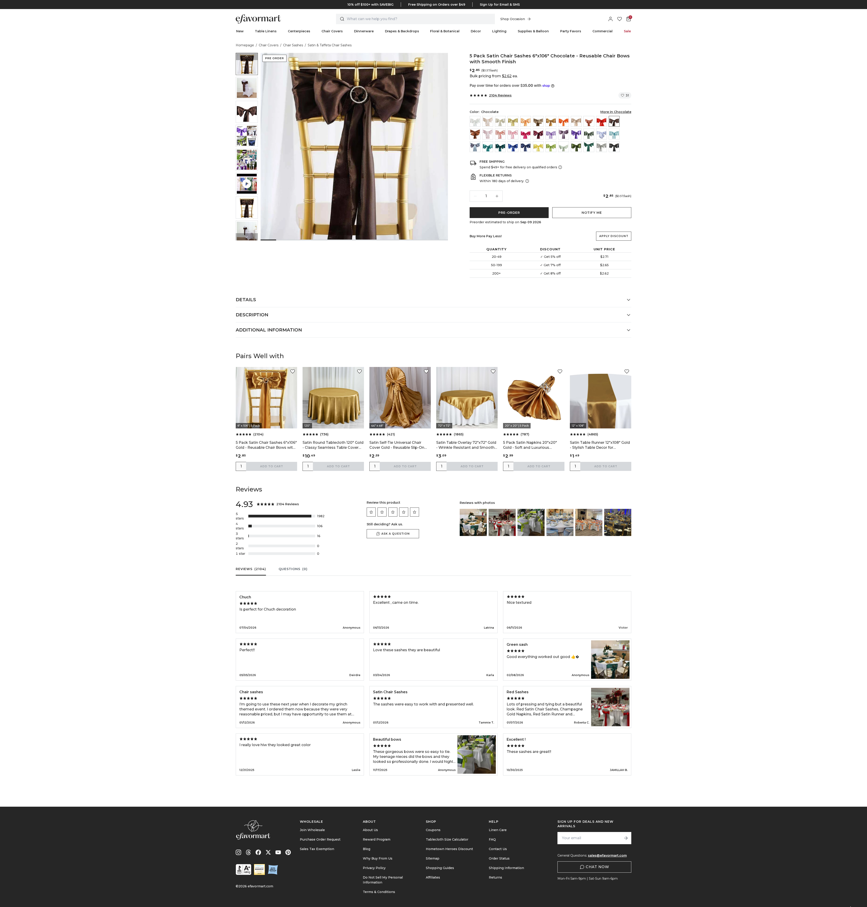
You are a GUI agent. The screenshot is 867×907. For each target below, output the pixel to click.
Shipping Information (506, 868)
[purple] (576, 134)
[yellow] (538, 146)
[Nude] (576, 121)
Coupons (433, 830)
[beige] (487, 121)
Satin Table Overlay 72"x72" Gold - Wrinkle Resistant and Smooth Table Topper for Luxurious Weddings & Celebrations (466, 445)
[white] (475, 121)
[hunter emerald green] (588, 146)
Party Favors (570, 31)
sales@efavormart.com (607, 855)
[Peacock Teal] (500, 146)
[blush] (487, 134)
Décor (476, 31)
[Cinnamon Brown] (475, 134)
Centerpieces (299, 31)
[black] (614, 146)
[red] (601, 121)
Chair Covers (332, 31)
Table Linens (266, 31)
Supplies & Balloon (533, 31)
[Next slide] (247, 236)
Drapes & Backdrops (402, 31)
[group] (247, 64)
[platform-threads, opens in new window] (248, 852)
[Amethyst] (563, 134)
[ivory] (500, 121)
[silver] (601, 146)
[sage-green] (563, 146)
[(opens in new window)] (243, 869)
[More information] (559, 167)
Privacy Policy (374, 868)
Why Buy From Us (377, 858)
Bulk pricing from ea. (494, 76)
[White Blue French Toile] (601, 134)
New (240, 31)
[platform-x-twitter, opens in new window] (268, 852)
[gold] (550, 121)
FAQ (492, 839)
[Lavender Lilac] (550, 134)
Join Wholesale (312, 830)
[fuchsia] (525, 134)
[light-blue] (614, 134)
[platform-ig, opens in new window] (238, 852)
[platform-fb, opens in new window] (258, 852)
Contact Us (498, 849)
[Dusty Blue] (475, 146)
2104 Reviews (500, 95)
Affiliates (433, 877)
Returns (495, 877)
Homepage (245, 45)
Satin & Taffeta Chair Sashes (330, 45)
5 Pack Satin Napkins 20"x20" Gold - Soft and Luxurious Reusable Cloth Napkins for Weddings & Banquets (530, 445)
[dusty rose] (500, 134)
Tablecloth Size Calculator (447, 839)
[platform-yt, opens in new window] (278, 852)
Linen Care (498, 830)
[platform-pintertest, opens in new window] (288, 852)
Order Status (499, 858)
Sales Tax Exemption (317, 849)
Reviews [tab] (251, 569)
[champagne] (513, 121)
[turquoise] (487, 146)
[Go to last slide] (247, 56)
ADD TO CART (271, 466)
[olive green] (576, 146)
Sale (627, 31)
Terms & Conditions (379, 892)
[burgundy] (538, 134)
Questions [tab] (293, 569)
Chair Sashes (293, 45)
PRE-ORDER (509, 213)
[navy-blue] (525, 146)
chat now (597, 867)
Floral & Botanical (444, 31)
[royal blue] (513, 146)
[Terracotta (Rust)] (588, 121)
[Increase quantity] (497, 196)
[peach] (525, 121)
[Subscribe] (626, 838)
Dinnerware (364, 31)
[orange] (563, 121)
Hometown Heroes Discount (449, 849)
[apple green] (550, 146)
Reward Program (376, 839)
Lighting (499, 31)
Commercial (602, 31)
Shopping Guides (440, 868)
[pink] (513, 134)
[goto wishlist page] (619, 19)
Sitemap (432, 858)
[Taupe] (538, 121)
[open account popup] (610, 19)
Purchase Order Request (320, 839)
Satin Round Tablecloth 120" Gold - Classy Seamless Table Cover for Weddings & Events (333, 445)
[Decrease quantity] (475, 196)
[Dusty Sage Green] (588, 134)
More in (615, 112)
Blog (366, 849)
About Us (370, 830)
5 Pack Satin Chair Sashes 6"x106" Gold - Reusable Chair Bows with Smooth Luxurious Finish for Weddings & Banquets (266, 445)
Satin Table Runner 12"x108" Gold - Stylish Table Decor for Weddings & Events (600, 445)
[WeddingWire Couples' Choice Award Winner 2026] (259, 869)
